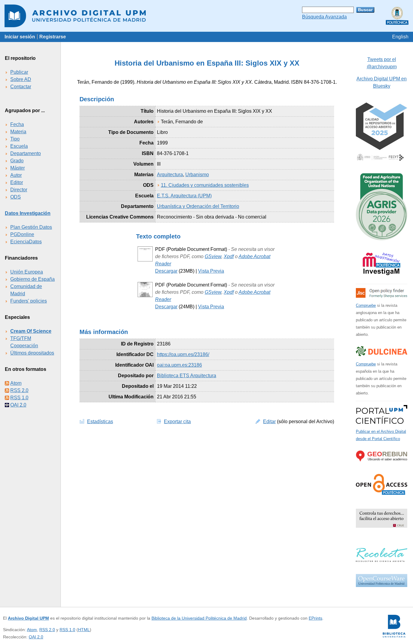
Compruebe (366, 305)
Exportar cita (177, 421)
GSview (213, 256)
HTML (84, 629)
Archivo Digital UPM (28, 618)
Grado (17, 160)
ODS (15, 196)
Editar (269, 421)
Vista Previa (211, 271)
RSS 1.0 (19, 397)
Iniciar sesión (20, 36)
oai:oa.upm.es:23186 (179, 365)
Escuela (19, 146)
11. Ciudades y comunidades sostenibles (205, 185)
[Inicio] (206, 16)
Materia (18, 131)
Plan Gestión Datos (31, 227)
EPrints (315, 618)
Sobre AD (20, 79)
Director (18, 189)
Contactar (20, 86)
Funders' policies (28, 300)
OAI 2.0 (18, 404)
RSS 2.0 (19, 390)
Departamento (25, 153)
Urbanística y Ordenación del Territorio (198, 206)
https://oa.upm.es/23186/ (183, 354)
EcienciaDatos (26, 241)
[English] (400, 36)
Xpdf (229, 256)
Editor (16, 182)
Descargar (166, 271)
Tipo (15, 138)
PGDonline (22, 234)
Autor (16, 175)
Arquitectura (170, 174)
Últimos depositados (32, 352)
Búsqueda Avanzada (324, 16)
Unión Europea (26, 271)
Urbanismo (197, 174)
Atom (15, 383)
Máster (17, 167)
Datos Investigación (27, 213)
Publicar (19, 72)
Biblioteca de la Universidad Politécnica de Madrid (199, 618)
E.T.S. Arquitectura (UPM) (184, 195)
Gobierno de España (32, 279)
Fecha (17, 124)
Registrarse (52, 36)
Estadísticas (100, 421)
